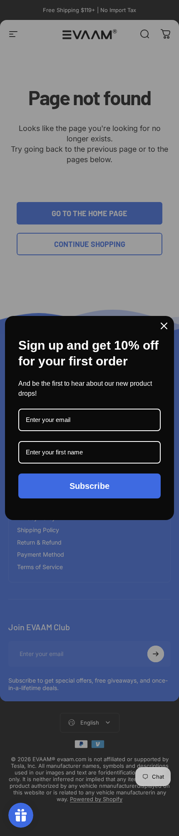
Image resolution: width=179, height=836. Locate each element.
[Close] (164, 326)
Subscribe (89, 486)
